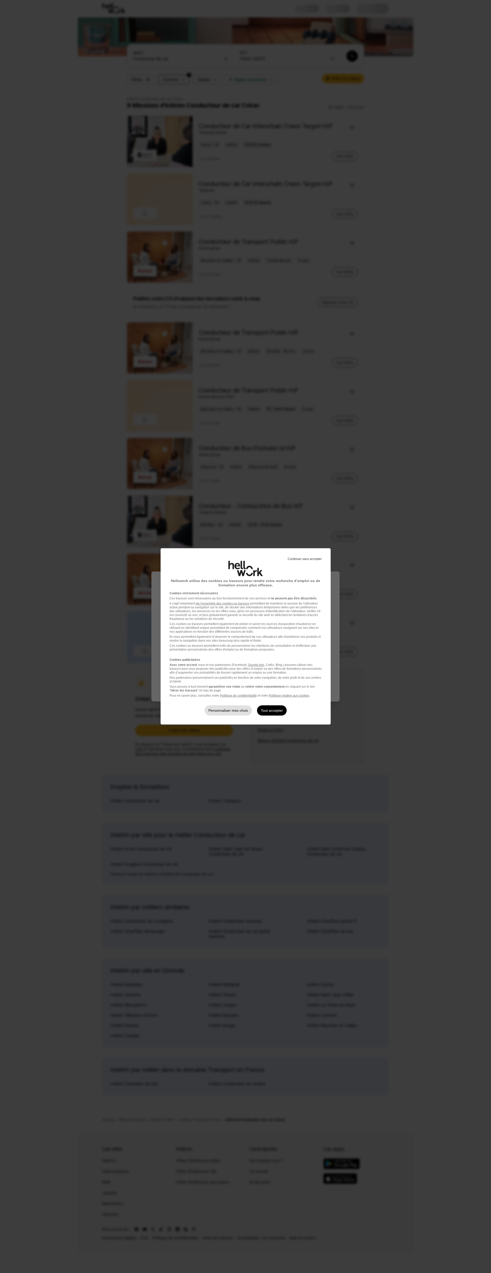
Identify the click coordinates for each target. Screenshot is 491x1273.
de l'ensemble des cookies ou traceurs (222, 603)
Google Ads (256, 665)
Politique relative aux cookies (289, 695)
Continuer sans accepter (305, 559)
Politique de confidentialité (238, 695)
